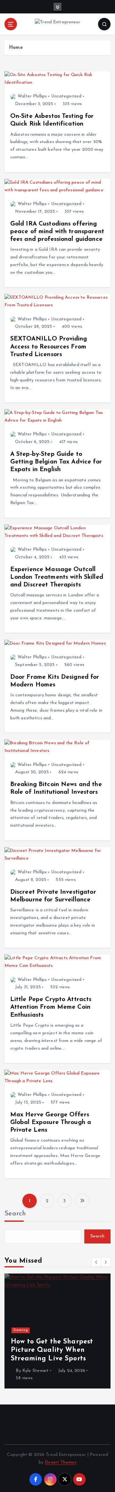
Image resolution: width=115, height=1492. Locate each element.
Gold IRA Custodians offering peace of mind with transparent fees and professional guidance (57, 231)
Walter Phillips (32, 96)
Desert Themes (60, 1462)
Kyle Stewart (42, 1370)
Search (15, 1213)
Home (16, 47)
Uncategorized (66, 96)
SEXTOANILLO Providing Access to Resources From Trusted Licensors (48, 346)
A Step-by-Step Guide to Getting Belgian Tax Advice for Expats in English (56, 462)
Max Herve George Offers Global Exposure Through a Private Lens (50, 1122)
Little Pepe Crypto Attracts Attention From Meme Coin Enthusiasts (51, 1007)
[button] (96, 1262)
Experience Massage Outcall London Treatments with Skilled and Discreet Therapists (56, 577)
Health (26, 1321)
